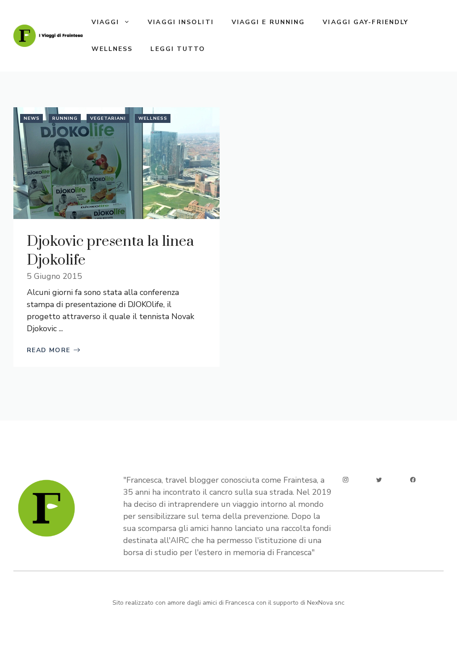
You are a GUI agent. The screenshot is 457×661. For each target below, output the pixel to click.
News (32, 118)
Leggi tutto (177, 49)
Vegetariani (108, 118)
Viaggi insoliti (181, 22)
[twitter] (379, 480)
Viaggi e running (268, 22)
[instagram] (346, 480)
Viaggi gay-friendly (365, 22)
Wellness (112, 49)
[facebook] (413, 480)
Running (65, 118)
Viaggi (105, 22)
